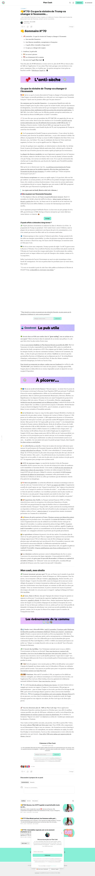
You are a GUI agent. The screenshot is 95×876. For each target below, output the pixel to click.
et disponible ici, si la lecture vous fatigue (42, 270)
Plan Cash (43, 671)
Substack (37, 873)
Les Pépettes (45, 685)
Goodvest (37, 345)
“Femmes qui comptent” (57, 632)
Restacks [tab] (32, 782)
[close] (62, 833)
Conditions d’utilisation (55, 858)
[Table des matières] (2, 438)
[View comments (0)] (27, 26)
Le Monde (36, 600)
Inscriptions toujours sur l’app (30, 671)
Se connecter (88, 2)
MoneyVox (55, 579)
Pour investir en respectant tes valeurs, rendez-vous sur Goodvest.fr (41, 364)
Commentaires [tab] (25, 782)
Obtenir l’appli (54, 869)
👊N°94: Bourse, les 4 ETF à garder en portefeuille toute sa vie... (40, 806)
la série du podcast (35, 685)
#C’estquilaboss (44, 694)
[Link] (18, 31)
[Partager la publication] (73, 2)
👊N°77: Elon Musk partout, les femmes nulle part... (38, 818)
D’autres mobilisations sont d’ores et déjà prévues (50, 548)
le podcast (36, 694)
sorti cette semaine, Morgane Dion (60, 694)
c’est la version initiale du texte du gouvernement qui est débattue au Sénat (45, 401)
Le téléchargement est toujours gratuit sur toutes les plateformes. (46, 713)
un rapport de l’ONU (58, 485)
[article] (47, 810)
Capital (59, 199)
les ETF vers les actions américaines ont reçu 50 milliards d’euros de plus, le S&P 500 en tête (46, 121)
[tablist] (27, 782)
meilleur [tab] (23, 801)
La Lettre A (44, 511)
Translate (24, 8)
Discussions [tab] (35, 801)
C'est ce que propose (27, 345)
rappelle (30, 600)
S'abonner (79, 2)
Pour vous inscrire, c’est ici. (47, 681)
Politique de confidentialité (54, 861)
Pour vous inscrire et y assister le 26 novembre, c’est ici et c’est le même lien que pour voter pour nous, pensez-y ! (44, 652)
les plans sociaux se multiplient (30, 442)
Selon (55, 199)
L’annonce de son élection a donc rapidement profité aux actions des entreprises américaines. (47, 109)
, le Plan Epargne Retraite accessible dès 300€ (54, 345)
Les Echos (27, 592)
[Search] (70, 2)
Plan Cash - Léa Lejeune (29, 21)
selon (39, 511)
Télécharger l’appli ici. (39, 70)
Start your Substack (43, 869)
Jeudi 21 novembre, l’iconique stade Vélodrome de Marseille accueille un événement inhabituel (47, 630)
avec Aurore (53, 685)
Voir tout (24, 843)
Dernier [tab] (29, 801)
